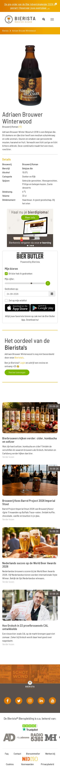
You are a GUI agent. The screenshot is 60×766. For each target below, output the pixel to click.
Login (22, 362)
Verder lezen (8, 456)
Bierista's (19, 357)
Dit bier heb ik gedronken (20, 273)
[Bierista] (17, 19)
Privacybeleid (47, 764)
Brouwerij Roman (30, 164)
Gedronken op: (11, 288)
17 (20, 126)
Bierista (5, 30)
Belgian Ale (27, 168)
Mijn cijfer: (9, 279)
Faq (6, 753)
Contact (17, 753)
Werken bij (50, 753)
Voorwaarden (27, 764)
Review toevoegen (17, 372)
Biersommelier (33, 753)
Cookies (10, 764)
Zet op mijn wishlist (18, 300)
